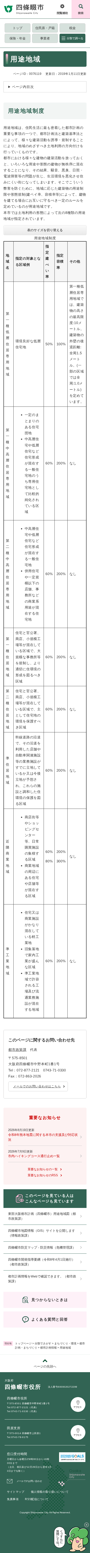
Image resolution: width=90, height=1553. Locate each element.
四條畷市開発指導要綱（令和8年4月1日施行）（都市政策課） (41, 1262)
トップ (17, 28)
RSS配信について (36, 1499)
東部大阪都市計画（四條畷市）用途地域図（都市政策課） (42, 1216)
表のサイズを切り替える (45, 230)
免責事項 (12, 1499)
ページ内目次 (23, 87)
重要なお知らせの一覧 (43, 1169)
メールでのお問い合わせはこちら (37, 1086)
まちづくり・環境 (65, 1343)
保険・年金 (17, 38)
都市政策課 (17, 1050)
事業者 (45, 38)
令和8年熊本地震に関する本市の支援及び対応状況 (43, 1137)
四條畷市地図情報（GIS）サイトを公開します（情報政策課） (41, 1233)
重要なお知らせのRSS (43, 1175)
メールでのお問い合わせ (29, 1481)
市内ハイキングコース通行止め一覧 (34, 1156)
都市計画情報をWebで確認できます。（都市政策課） (42, 1278)
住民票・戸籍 (45, 28)
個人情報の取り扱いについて (50, 1491)
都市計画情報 (48, 1347)
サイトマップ (15, 1491)
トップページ (23, 1343)
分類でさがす (43, 1343)
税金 (72, 28)
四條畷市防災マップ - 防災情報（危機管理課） (42, 1247)
